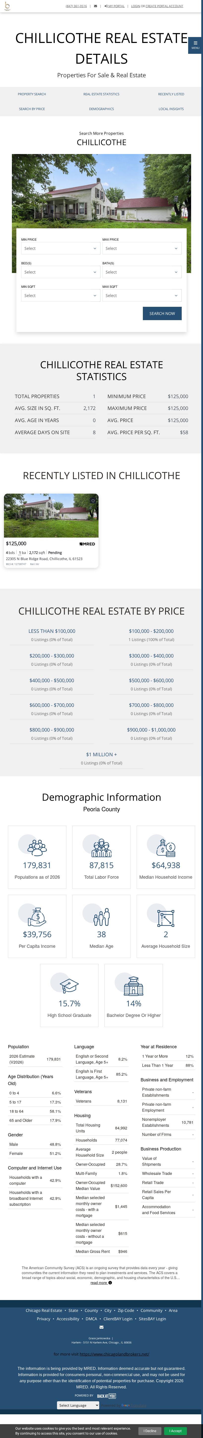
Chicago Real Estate (44, 1310)
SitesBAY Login (152, 1318)
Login (135, 6)
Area (173, 1310)
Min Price (29, 239)
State (73, 1310)
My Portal (116, 6)
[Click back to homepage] (5, 5)
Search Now (162, 313)
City (107, 1310)
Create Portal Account (164, 6)
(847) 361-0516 (76, 6)
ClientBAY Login (117, 1318)
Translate (138, 1405)
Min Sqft (28, 286)
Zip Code (126, 1310)
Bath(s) (108, 263)
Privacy (43, 1318)
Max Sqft (109, 286)
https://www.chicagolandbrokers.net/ (114, 1354)
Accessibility (68, 1318)
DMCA (91, 1318)
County (91, 1310)
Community (151, 1310)
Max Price (110, 239)
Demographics (101, 109)
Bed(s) (26, 263)
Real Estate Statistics (101, 94)
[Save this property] (93, 501)
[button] (195, 45)
